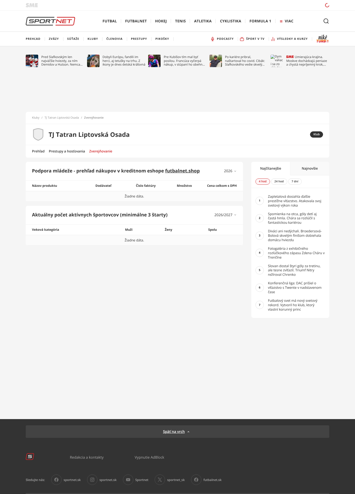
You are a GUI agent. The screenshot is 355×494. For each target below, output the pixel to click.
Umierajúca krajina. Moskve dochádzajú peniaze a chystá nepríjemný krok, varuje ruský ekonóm (306, 60)
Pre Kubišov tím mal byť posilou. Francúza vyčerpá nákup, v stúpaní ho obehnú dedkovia (184, 60)
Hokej (161, 21)
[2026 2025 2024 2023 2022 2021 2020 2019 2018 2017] (230, 171)
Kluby (36, 118)
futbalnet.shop (182, 171)
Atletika (203, 21)
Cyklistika (230, 21)
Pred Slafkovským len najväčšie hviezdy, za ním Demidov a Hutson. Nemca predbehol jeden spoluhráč (61, 60)
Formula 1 (260, 21)
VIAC (289, 21)
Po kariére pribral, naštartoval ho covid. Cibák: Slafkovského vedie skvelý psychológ (245, 60)
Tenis (180, 21)
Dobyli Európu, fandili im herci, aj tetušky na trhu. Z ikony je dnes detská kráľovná (124, 60)
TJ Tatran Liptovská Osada (62, 118)
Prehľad (38, 151)
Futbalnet (136, 21)
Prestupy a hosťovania (67, 151)
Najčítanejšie (270, 168)
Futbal (110, 21)
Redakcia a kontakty (87, 457)
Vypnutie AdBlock (149, 457)
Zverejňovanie (100, 151)
